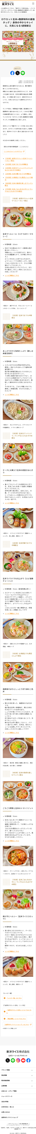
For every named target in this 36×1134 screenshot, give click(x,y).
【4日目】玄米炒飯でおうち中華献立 (18, 174)
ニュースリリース (6, 1096)
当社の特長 (4, 1101)
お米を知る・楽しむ (7, 1107)
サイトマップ (26, 1125)
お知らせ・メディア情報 (9, 1091)
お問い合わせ (5, 1112)
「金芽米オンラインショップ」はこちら (16, 1024)
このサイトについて (13, 1123)
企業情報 (4, 1086)
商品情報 (4, 1075)
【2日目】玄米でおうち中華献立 (16, 164)
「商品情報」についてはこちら (16, 1018)
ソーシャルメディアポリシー (14, 1125)
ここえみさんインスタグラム (13, 151)
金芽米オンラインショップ (9, 1117)
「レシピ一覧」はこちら (14, 998)
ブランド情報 (5, 1070)
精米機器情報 (5, 1080)
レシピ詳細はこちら (12, 275)
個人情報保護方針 (23, 1123)
